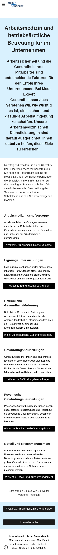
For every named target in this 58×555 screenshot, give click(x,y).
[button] (4, 4)
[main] (29, 39)
